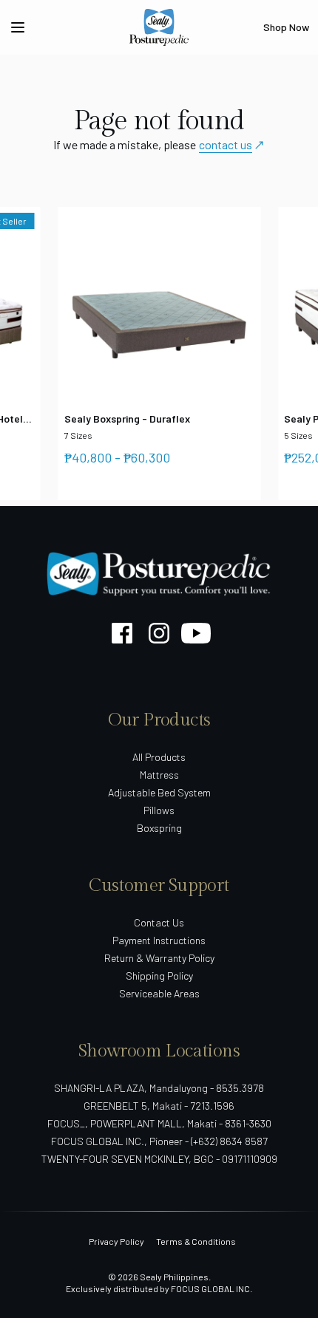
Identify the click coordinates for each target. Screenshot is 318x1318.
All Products (159, 757)
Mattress (159, 774)
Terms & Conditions (196, 1241)
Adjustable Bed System (159, 792)
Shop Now (286, 27)
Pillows (159, 810)
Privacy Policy (116, 1241)
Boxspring (159, 828)
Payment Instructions (159, 940)
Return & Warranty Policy (159, 958)
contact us (225, 144)
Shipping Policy (159, 975)
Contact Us (159, 922)
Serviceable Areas (159, 993)
